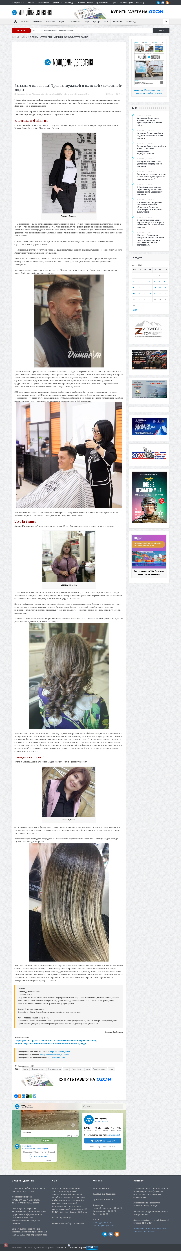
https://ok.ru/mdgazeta (56, 1058)
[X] (27, 1096)
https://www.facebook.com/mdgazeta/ (54, 1055)
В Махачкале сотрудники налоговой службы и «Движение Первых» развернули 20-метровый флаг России (149, 207)
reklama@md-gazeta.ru (103, 1225)
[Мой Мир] (23, 1096)
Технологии (117, 21)
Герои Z (115, 3)
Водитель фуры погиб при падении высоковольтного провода (150, 135)
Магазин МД (131, 21)
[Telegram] (34, 1096)
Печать (111, 94)
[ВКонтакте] (16, 1096)
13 (150, 287)
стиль (88, 1069)
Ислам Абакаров (33, 94)
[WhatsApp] (30, 1096)
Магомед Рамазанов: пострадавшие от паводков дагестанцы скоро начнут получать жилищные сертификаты (150, 240)
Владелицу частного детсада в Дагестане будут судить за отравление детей (151, 176)
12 (144, 287)
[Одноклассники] (19, 1096)
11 (139, 287)
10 (134, 287)
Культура (96, 21)
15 (160, 287)
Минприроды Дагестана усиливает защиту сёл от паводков (149, 163)
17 (134, 293)
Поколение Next (43, 3)
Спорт (86, 21)
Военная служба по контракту (132, 3)
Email (121, 94)
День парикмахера (38, 1069)
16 (165, 287)
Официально (57, 3)
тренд (111, 1069)
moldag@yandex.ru (102, 1222)
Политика (25, 21)
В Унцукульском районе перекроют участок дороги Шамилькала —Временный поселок (150, 223)
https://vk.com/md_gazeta (60, 1052)
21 (155, 293)
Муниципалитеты (102, 3)
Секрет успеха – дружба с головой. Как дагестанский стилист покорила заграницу (55, 1040)
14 (155, 287)
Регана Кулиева (77, 1069)
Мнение (31, 3)
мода (66, 1069)
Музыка (90, 3)
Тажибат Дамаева (99, 1069)
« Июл (134, 310)
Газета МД (69, 3)
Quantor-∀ (61, 1247)
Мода (72, 94)
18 (139, 293)
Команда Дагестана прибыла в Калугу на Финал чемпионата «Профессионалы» (151, 150)
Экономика (37, 21)
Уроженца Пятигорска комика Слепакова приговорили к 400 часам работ (149, 121)
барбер (25, 1069)
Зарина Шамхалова (54, 1069)
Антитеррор (80, 3)
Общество (50, 21)
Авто (106, 21)
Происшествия (74, 21)
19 (144, 293)
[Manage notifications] (6, 1245)
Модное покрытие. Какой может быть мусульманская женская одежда (50, 1043)
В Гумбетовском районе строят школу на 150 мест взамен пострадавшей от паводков (149, 190)
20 (150, 293)
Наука (61, 21)
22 (160, 293)
